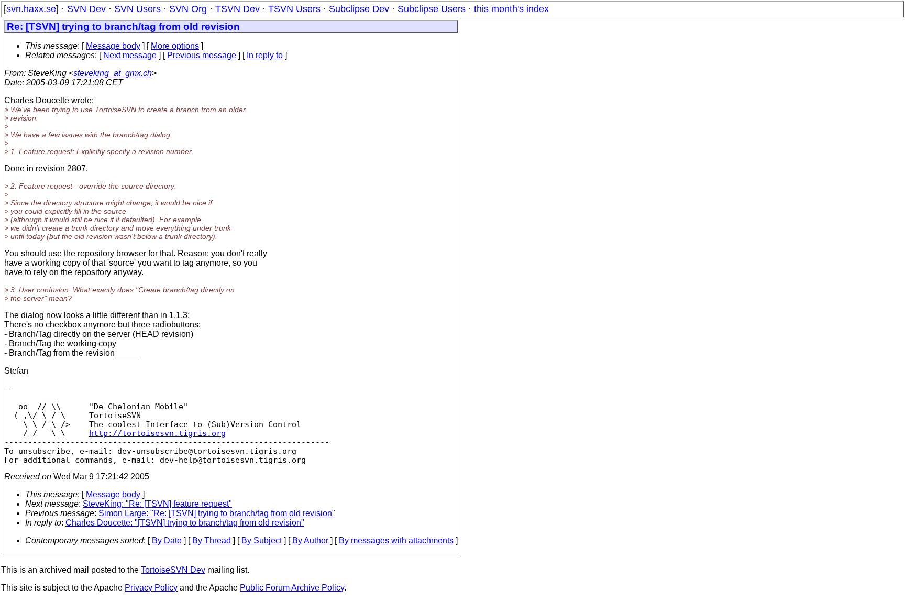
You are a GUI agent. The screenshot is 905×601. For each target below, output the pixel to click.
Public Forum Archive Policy (292, 587)
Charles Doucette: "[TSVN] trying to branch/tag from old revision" (184, 522)
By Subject (261, 540)
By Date (167, 540)
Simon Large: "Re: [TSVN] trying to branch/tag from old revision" (216, 513)
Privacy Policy (151, 587)
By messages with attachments (396, 540)
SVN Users (137, 9)
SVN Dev (86, 9)
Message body (113, 45)
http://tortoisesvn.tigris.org (157, 433)
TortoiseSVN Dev (173, 569)
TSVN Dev (237, 9)
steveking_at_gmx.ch (112, 73)
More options (175, 45)
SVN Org (188, 9)
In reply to (265, 55)
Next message (130, 55)
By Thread (211, 540)
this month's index (511, 9)
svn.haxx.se (31, 9)
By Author (310, 540)
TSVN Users (294, 9)
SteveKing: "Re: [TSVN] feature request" (157, 503)
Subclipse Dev (359, 9)
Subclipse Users (432, 9)
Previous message (201, 55)
